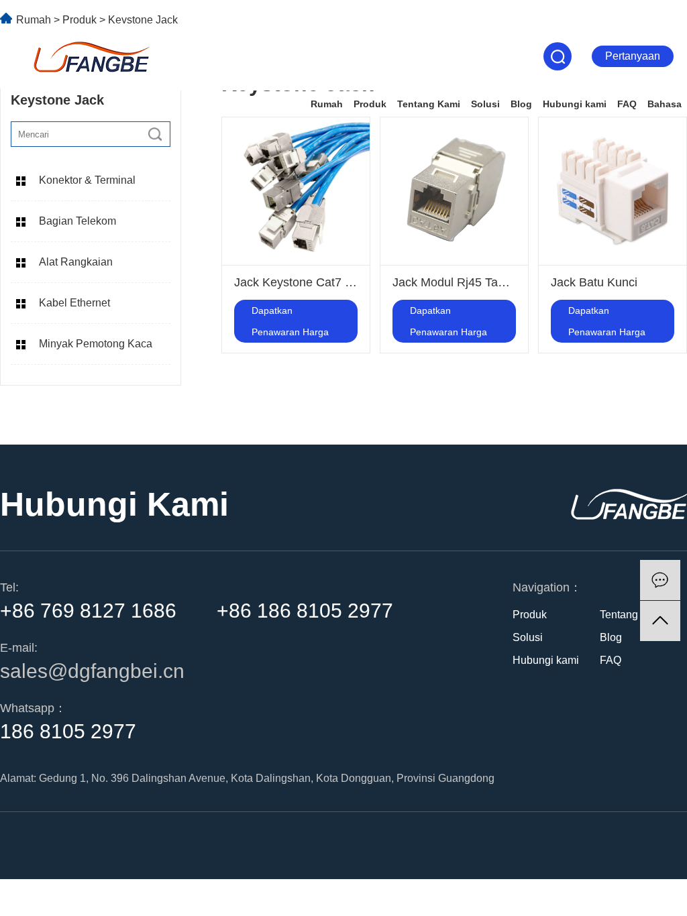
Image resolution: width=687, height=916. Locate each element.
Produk (370, 104)
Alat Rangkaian (76, 262)
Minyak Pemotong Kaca (95, 343)
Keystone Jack (143, 19)
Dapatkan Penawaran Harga (290, 321)
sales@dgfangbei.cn (92, 671)
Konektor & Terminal (87, 180)
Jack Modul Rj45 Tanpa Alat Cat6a (484, 282)
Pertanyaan (632, 56)
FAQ (627, 104)
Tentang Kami (428, 104)
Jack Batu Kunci (594, 282)
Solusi (485, 104)
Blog (521, 104)
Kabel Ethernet (74, 302)
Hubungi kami (574, 104)
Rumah (327, 104)
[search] (155, 134)
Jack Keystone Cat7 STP (301, 282)
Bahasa (664, 104)
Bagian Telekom (77, 221)
